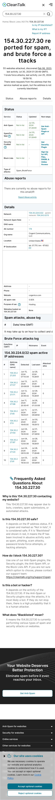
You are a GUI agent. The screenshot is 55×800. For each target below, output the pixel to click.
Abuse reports (28, 98)
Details (47, 98)
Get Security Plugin (45, 144)
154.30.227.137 (14, 383)
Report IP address (41, 33)
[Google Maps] (30, 248)
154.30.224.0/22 (36, 213)
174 (30, 229)
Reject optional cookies (30, 793)
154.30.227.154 (14, 431)
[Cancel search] (43, 5)
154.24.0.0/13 (43, 215)
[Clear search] (44, 14)
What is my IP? (39, 29)
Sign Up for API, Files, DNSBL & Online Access (45, 158)
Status (9, 98)
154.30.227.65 (14, 412)
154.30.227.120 (14, 450)
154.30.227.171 (14, 393)
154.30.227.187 (14, 441)
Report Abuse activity (27, 197)
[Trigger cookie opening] (5, 756)
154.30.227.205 (14, 374)
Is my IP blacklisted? (42, 25)
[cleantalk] (13, 4)
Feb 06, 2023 (44, 68)
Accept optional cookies (30, 786)
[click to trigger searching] (48, 14)
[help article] (10, 136)
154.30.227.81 (14, 460)
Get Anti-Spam (27, 693)
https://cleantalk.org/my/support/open (28, 577)
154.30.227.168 (14, 402)
